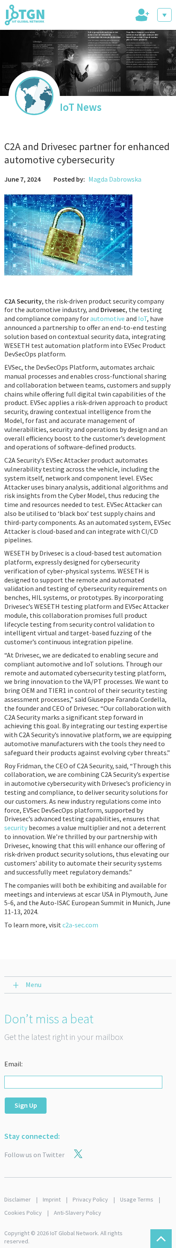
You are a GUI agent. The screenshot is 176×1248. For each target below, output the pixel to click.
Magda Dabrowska (114, 179)
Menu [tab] (33, 984)
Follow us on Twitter (34, 1154)
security (15, 827)
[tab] (141, 15)
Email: (13, 1064)
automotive (107, 318)
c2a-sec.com (80, 925)
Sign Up (26, 1105)
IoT (142, 318)
